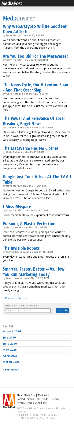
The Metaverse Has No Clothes (31, 148)
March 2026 (11, 362)
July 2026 (9, 337)
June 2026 (10, 343)
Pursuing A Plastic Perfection (29, 223)
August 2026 (12, 331)
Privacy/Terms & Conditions (31, 402)
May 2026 (10, 349)
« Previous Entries (15, 298)
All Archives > (11, 369)
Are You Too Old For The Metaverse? (35, 56)
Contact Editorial (26, 399)
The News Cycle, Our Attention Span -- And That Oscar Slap (37, 87)
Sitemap (55, 399)
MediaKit (42, 395)
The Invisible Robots (21, 248)
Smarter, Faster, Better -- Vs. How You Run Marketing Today (34, 271)
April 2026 (10, 356)
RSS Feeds (42, 399)
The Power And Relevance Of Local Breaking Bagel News (34, 121)
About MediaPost (26, 395)
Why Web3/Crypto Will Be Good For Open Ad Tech (35, 29)
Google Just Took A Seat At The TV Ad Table (37, 179)
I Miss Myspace (17, 206)
